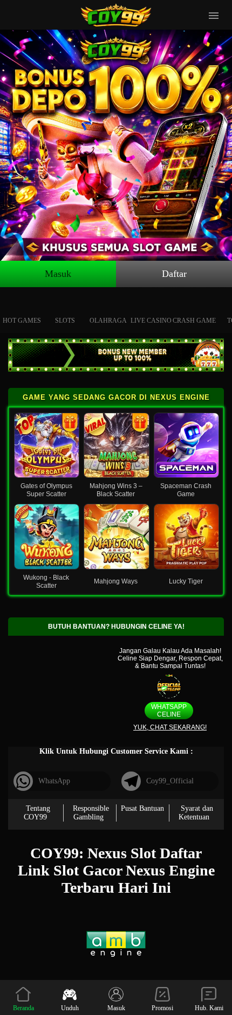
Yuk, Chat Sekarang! (170, 727)
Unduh (70, 1008)
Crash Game (194, 320)
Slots (65, 320)
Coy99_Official (170, 781)
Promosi (162, 1008)
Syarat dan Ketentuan (196, 812)
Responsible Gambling (91, 812)
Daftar (174, 273)
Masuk (58, 273)
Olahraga (108, 320)
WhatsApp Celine (169, 710)
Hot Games (22, 320)
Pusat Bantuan (142, 808)
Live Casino (151, 320)
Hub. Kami (209, 1008)
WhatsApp (54, 781)
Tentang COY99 (37, 812)
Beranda (23, 1008)
